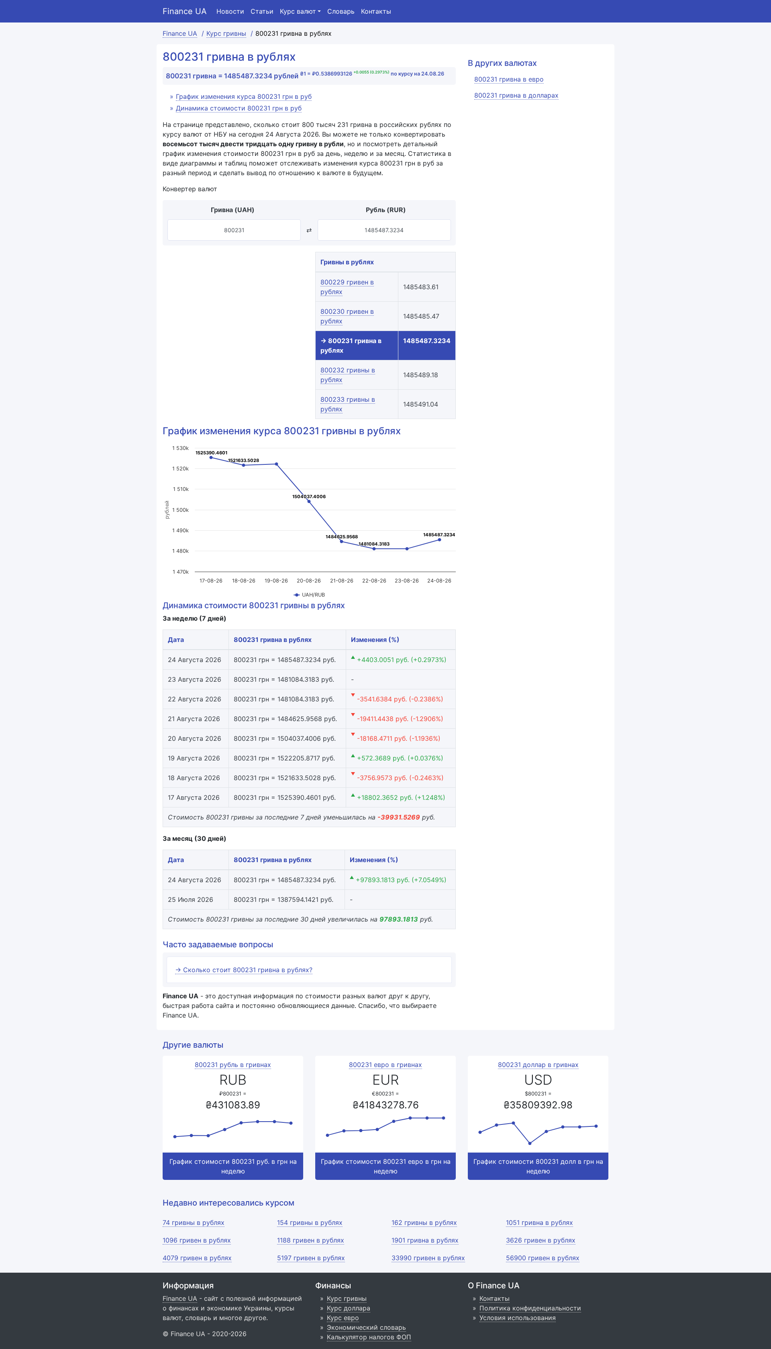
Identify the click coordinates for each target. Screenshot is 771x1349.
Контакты (376, 11)
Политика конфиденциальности (530, 1308)
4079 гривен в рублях (197, 1258)
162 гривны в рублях (424, 1222)
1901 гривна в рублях (425, 1240)
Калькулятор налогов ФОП (369, 1337)
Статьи (262, 11)
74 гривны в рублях (193, 1222)
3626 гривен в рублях (540, 1240)
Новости (230, 11)
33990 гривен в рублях (428, 1258)
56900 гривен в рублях (542, 1258)
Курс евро (343, 1318)
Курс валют (298, 11)
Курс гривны (347, 1298)
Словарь (341, 11)
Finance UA (185, 11)
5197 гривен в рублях (311, 1258)
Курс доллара (348, 1308)
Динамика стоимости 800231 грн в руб (239, 108)
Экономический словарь (366, 1327)
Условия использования (517, 1318)
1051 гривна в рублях (539, 1222)
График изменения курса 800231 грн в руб (244, 96)
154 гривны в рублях (310, 1222)
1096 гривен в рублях (197, 1240)
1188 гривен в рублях (310, 1240)
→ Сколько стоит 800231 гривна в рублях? (243, 970)
